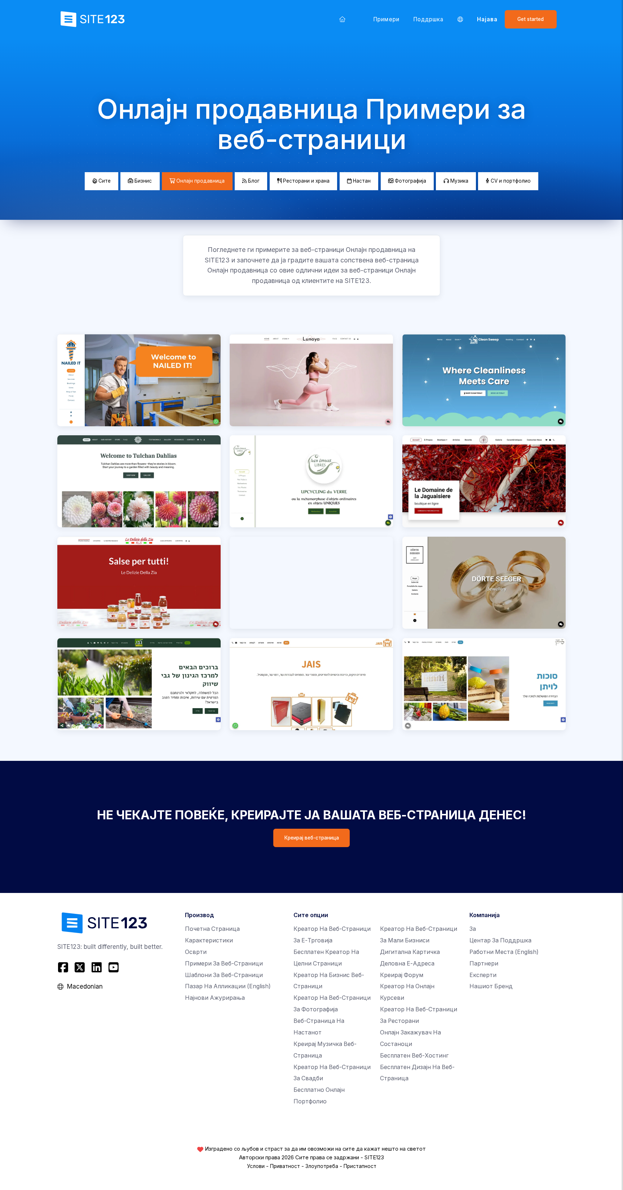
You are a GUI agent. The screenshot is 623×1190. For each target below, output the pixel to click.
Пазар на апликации (228, 986)
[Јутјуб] (113, 967)
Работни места (504, 952)
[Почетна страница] (342, 19)
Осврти (196, 952)
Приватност (285, 1166)
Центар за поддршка (500, 940)
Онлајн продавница (200, 181)
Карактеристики (209, 940)
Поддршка (428, 19)
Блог (253, 181)
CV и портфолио (510, 181)
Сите (104, 181)
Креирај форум (401, 975)
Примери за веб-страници (224, 963)
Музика (458, 181)
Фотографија (409, 181)
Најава (487, 19)
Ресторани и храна (306, 181)
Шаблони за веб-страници (224, 975)
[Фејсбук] (64, 967)
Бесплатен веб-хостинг (414, 1055)
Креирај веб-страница (311, 838)
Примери (386, 19)
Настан (361, 181)
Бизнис (142, 181)
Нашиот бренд (491, 986)
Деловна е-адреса (407, 963)
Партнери (483, 963)
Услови (256, 1166)
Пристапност (360, 1166)
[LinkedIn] (97, 967)
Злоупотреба (321, 1166)
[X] (80, 967)
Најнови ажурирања (215, 997)
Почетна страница (212, 928)
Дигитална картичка (410, 952)
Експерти (482, 975)
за (472, 928)
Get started (530, 19)
